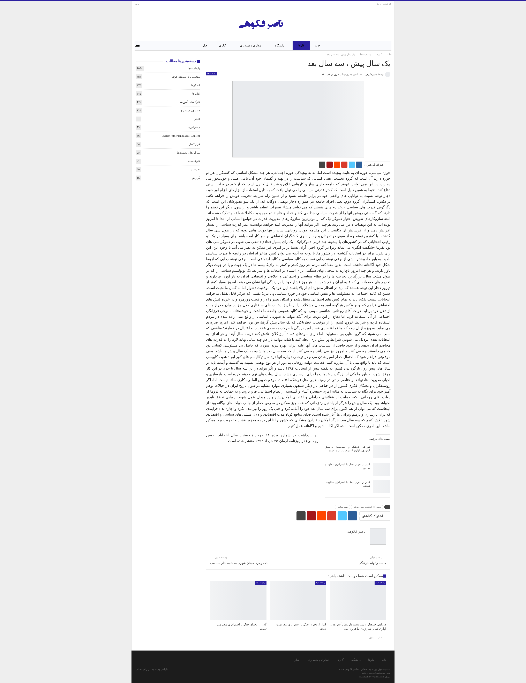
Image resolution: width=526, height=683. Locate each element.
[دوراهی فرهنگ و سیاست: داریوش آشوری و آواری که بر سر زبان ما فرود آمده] (381, 451)
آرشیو (378, 507)
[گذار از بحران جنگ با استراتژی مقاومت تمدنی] (381, 469)
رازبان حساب (142, 669)
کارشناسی (194, 161)
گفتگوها (195, 85)
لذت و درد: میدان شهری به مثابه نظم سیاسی (239, 563)
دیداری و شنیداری (250, 45)
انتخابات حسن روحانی (362, 507)
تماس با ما (382, 3)
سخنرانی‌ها (194, 127)
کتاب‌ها (196, 93)
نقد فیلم (195, 169)
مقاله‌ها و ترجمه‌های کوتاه (186, 76)
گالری (222, 45)
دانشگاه (279, 45)
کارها (301, 45)
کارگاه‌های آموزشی (189, 102)
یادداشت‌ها (211, 73)
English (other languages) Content (181, 135)
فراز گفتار (194, 144)
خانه (317, 45)
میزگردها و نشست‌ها (188, 152)
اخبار (205, 45)
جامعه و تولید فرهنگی (372, 563)
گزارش (196, 177)
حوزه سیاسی (342, 507)
